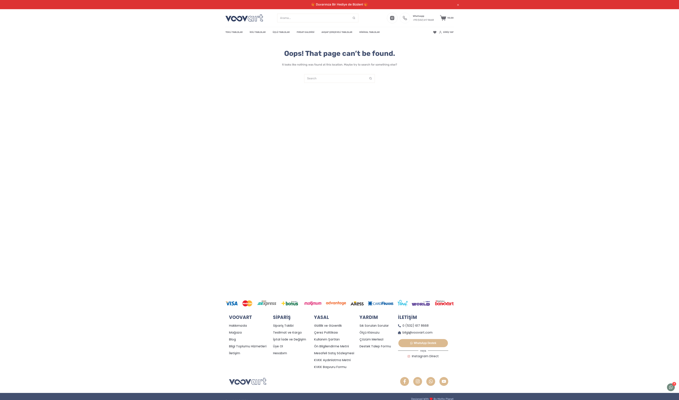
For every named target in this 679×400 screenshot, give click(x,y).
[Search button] (354, 18)
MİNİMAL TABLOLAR (369, 32)
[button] (423, 343)
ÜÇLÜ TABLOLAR (281, 32)
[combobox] (313, 18)
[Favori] (434, 32)
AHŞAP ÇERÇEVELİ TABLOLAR (336, 32)
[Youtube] (443, 381)
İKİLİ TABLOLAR (258, 32)
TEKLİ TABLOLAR (234, 32)
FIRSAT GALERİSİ (305, 32)
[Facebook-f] (404, 381)
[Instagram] (392, 18)
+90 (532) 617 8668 (423, 20)
